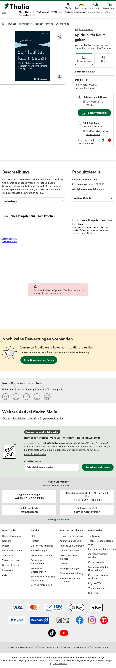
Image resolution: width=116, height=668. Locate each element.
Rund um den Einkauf (71, 530)
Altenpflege (62, 23)
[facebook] (80, 620)
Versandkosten (60, 663)
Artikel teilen (59, 37)
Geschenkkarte (96, 562)
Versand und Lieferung (72, 545)
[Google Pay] (76, 608)
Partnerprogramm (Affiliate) (98, 577)
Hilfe (33, 535)
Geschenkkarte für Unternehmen (98, 568)
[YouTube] (64, 633)
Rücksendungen (39, 550)
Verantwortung (10, 560)
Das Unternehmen (12, 535)
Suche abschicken (27, 15)
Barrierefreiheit (10, 565)
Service (35, 530)
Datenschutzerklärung (71, 573)
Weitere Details (82, 198)
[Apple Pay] (96, 608)
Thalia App (94, 535)
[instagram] (92, 620)
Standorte (7, 555)
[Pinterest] (104, 620)
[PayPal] (16, 620)
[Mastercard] (33, 608)
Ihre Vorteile (95, 530)
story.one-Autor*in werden (98, 555)
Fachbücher (25, 23)
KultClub (93, 592)
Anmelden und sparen (97, 467)
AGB (4, 574)
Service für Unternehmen (38, 570)
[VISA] (17, 608)
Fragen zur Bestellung (71, 535)
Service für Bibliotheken (38, 562)
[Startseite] (3, 23)
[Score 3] (26, 396)
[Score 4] (37, 396)
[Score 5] (47, 396)
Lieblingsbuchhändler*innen (101, 548)
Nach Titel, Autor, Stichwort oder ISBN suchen (41, 12)
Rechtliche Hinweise (35, 454)
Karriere (6, 540)
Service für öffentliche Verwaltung (43, 578)
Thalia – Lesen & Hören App (100, 542)
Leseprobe (59, 77)
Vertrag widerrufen (58, 519)
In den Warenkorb (97, 112)
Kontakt (35, 540)
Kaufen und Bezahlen (71, 540)
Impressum (8, 569)
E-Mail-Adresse (32, 461)
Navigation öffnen (4, 13)
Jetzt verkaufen (9, 238)
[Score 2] (16, 396)
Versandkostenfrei (85, 87)
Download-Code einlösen (68, 557)
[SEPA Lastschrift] (54, 608)
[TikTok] (52, 633)
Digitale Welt (95, 583)
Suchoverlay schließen (75, 12)
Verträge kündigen (70, 568)
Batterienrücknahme (42, 545)
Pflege (49, 23)
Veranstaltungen (97, 588)
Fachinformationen (12, 550)
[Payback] (40, 620)
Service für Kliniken (41, 584)
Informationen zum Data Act (70, 580)
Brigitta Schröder (84, 29)
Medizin (39, 23)
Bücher (12, 23)
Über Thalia (8, 530)
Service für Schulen (41, 555)
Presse (6, 545)
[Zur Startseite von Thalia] (17, 6)
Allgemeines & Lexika (51, 418)
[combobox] (79, 97)
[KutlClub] (62, 620)
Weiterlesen (10, 201)
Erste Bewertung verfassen (39, 360)
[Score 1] (5, 396)
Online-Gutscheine (70, 550)
